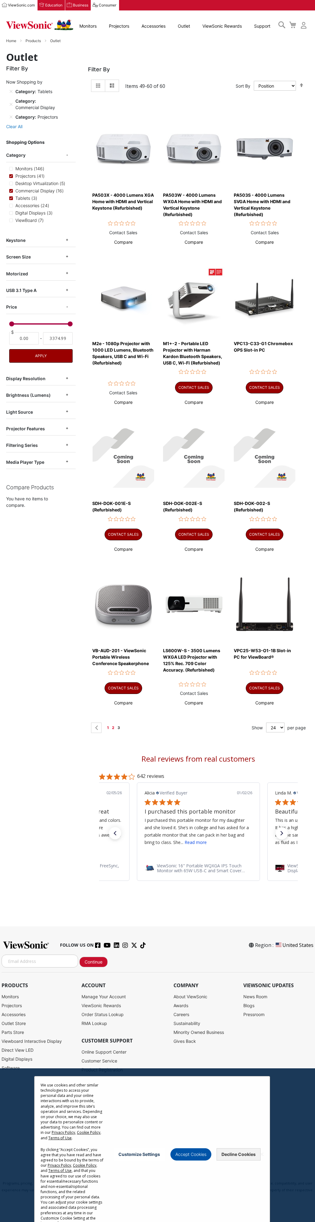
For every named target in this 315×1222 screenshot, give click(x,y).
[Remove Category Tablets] (11, 91)
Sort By (243, 86)
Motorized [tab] (17, 273)
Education (53, 5)
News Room (255, 996)
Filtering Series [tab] (22, 445)
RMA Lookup (94, 1023)
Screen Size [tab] (18, 256)
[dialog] (157, 1145)
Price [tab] (11, 306)
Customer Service (99, 1060)
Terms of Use (60, 1138)
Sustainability (186, 1023)
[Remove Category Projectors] (11, 117)
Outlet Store (14, 1023)
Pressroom (254, 1014)
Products (34, 40)
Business (80, 5)
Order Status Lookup (103, 1014)
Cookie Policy (88, 1132)
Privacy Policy (63, 1132)
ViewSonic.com (21, 5)
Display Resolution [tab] (26, 378)
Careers (181, 1014)
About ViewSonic (190, 996)
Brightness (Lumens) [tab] (28, 395)
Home (11, 40)
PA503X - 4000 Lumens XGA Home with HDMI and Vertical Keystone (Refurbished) (123, 201)
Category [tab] (16, 155)
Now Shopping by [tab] (24, 82)
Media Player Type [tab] (25, 462)
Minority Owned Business (198, 1032)
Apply (41, 355)
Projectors (119, 26)
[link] (198, 868)
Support (262, 26)
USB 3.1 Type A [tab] (21, 290)
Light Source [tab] (19, 412)
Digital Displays (17, 1059)
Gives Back (184, 1041)
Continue (93, 961)
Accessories (153, 26)
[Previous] (96, 728)
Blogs (248, 1005)
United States (297, 945)
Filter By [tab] (99, 69)
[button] (123, 242)
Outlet (184, 26)
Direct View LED (18, 1050)
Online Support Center (104, 1051)
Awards (180, 1005)
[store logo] (39, 25)
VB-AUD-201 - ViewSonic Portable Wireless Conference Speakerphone (120, 657)
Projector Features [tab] (25, 428)
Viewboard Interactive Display (32, 1041)
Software (11, 1067)
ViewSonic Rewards (222, 26)
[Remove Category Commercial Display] (11, 104)
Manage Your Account (104, 996)
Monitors (88, 26)
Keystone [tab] (16, 240)
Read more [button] (196, 842)
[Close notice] (262, 1154)
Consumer (107, 5)
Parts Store (13, 1032)
